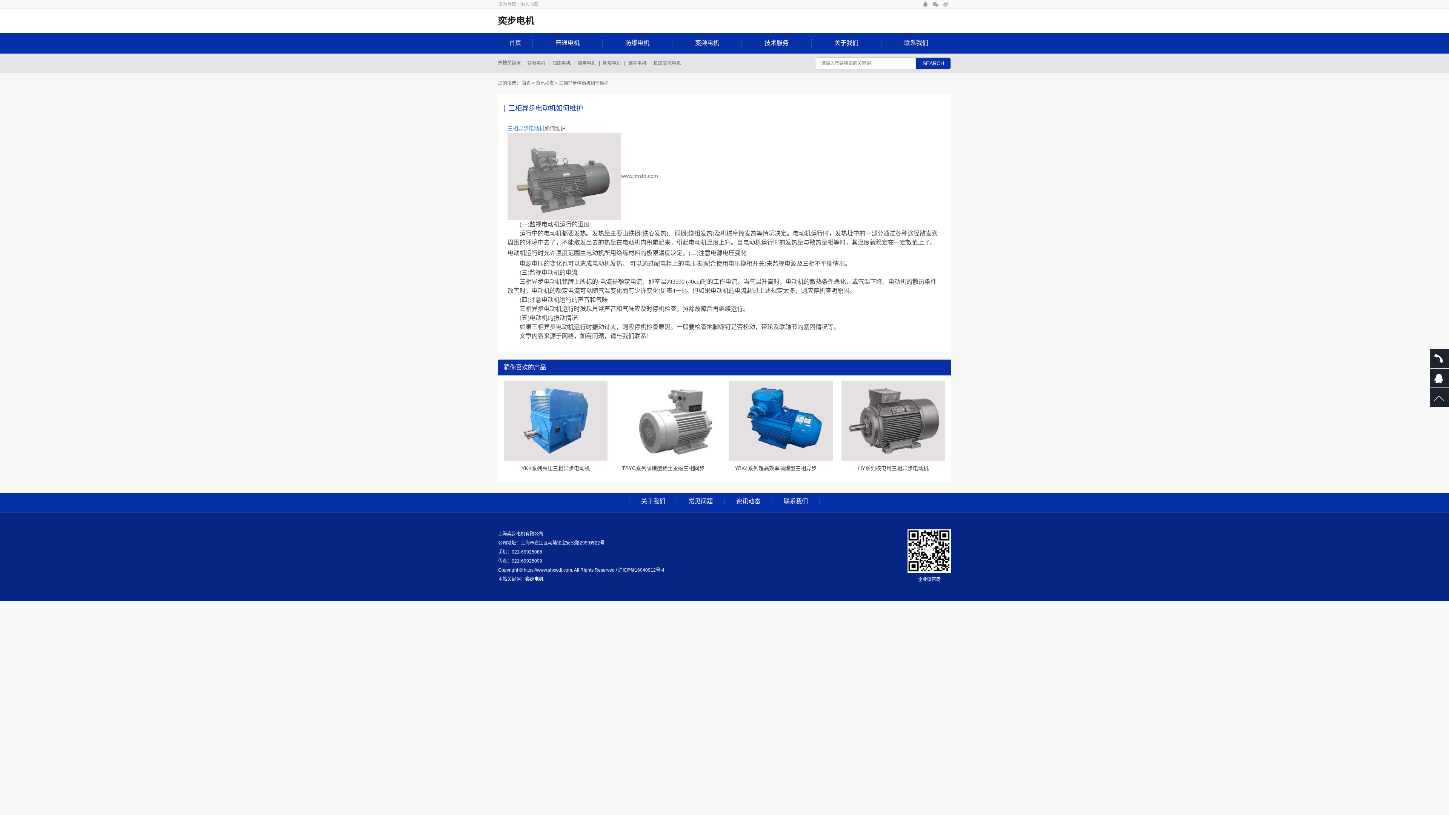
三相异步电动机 (526, 128)
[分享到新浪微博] (946, 5)
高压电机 (561, 63)
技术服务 (776, 43)
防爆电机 (637, 43)
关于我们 (846, 43)
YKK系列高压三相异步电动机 (555, 468)
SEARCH (933, 63)
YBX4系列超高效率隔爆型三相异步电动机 (783, 468)
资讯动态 (545, 83)
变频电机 (707, 43)
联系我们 (916, 43)
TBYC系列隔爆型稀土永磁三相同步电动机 (671, 468)
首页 (515, 43)
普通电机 (567, 43)
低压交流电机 (667, 63)
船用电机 (587, 63)
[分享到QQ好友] (925, 5)
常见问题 (701, 501)
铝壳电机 (637, 63)
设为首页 (507, 4)
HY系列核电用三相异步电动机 (893, 468)
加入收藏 (529, 4)
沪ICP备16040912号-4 (641, 570)
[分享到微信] (935, 5)
